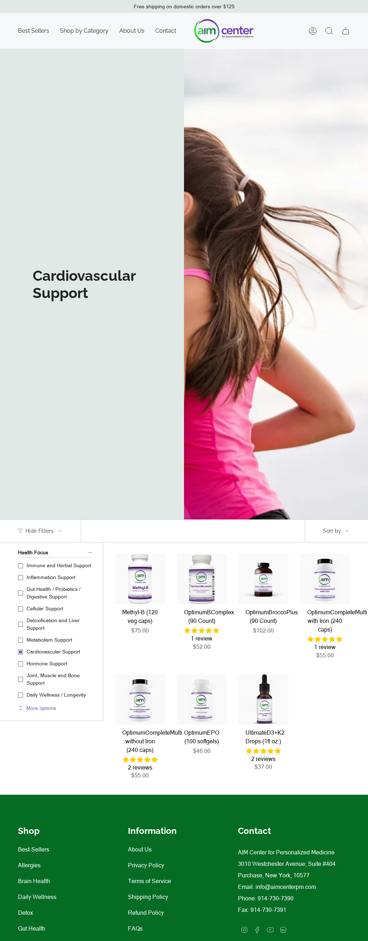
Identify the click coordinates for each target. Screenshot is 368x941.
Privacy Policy (146, 865)
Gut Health (31, 928)
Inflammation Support (51, 577)
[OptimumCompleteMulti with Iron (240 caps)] (325, 579)
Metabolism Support (49, 640)
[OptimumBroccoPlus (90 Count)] (263, 579)
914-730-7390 (276, 898)
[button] (84, 30)
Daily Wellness (37, 897)
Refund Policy (146, 912)
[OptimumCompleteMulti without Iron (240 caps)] (140, 699)
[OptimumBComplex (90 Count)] (202, 579)
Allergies (29, 865)
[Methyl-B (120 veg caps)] (140, 579)
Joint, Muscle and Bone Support (53, 679)
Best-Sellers (33, 849)
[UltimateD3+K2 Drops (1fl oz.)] (263, 699)
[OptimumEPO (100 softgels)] (202, 699)
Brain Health (34, 881)
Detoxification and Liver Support (53, 624)
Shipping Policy (148, 897)
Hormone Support (47, 663)
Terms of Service (149, 881)
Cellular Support (45, 608)
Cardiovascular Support (53, 652)
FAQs (135, 928)
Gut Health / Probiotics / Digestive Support (53, 593)
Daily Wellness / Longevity (56, 695)
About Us (140, 849)
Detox (25, 912)
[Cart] (345, 31)
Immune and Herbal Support (59, 565)
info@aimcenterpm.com (286, 886)
